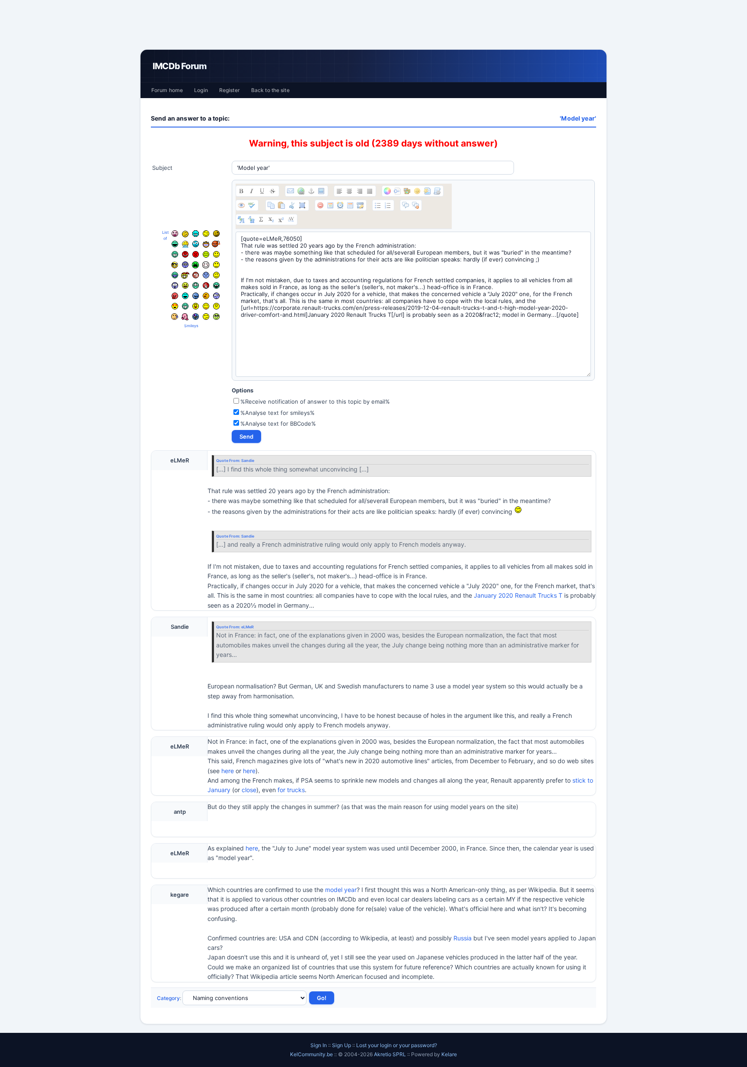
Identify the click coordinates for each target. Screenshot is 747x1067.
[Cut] (291, 205)
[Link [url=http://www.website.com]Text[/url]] (301, 191)
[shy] (205, 264)
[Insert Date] (330, 205)
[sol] (174, 264)
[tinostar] (195, 316)
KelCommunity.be (312, 1054)
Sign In (318, 1045)
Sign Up (341, 1045)
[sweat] (174, 316)
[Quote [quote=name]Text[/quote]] (405, 205)
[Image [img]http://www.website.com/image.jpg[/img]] (321, 191)
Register (229, 90)
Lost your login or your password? (396, 1045)
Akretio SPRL (390, 1054)
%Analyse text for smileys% (277, 412)
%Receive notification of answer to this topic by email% (315, 401)
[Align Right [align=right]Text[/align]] (359, 191)
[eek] (175, 285)
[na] (195, 306)
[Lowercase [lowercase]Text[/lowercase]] (251, 219)
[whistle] (185, 306)
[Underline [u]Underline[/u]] (262, 191)
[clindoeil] (185, 234)
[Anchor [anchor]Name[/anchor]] (311, 191)
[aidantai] (175, 244)
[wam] (185, 264)
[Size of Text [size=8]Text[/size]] (291, 219)
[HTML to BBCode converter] (427, 191)
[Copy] (271, 205)
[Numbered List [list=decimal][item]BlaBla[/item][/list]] (387, 205)
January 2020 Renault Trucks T (518, 595)
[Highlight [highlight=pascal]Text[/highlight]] (397, 191)
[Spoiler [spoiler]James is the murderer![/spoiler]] (415, 205)
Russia (462, 938)
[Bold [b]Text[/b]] (241, 191)
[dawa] (185, 285)
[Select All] (302, 205)
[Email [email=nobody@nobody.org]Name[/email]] (290, 191)
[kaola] (175, 296)
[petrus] (195, 233)
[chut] (206, 285)
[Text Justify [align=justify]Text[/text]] (369, 191)
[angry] (185, 254)
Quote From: (228, 460)
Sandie (247, 460)
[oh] (195, 254)
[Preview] (241, 205)
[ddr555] (195, 285)
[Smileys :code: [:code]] (417, 191)
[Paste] (281, 205)
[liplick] (206, 306)
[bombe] (216, 244)
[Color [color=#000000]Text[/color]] (387, 191)
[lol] (185, 296)
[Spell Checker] (251, 205)
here (227, 770)
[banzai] (185, 275)
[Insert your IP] (360, 205)
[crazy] (206, 233)
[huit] (206, 296)
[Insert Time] (340, 205)
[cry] (195, 264)
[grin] (175, 254)
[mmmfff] (216, 306)
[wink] (216, 275)
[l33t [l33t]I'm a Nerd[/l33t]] (261, 219)
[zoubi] (216, 233)
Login (201, 90)
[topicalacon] (185, 316)
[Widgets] (407, 191)
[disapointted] (216, 264)
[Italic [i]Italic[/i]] (251, 191)
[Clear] (320, 205)
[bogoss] (206, 244)
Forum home (167, 90)
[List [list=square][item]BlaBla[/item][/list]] (378, 205)
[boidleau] (216, 285)
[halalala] (195, 296)
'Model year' (578, 118)
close (249, 789)
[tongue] (206, 254)
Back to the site (270, 90)
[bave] (185, 244)
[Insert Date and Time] (350, 205)
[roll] (216, 316)
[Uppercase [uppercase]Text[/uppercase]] (241, 219)
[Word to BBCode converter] (437, 191)
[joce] (175, 275)
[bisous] (175, 233)
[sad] (206, 275)
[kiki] (195, 275)
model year (341, 889)
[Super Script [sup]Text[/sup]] (281, 219)
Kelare (449, 1054)
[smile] (216, 254)
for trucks (291, 789)
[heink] (216, 296)
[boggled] (195, 244)
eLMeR (247, 626)
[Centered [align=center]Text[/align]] (349, 191)
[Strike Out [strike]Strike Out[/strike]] (272, 191)
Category (168, 998)
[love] (175, 306)
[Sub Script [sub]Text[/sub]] (271, 219)
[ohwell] (206, 316)
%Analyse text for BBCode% (278, 423)
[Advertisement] (373, 24)
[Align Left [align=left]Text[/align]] (339, 191)
